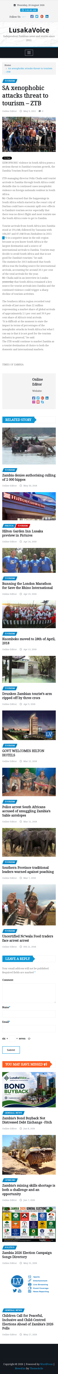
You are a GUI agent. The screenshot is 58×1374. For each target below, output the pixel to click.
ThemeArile (36, 1368)
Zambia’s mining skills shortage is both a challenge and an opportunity (28, 1190)
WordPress (46, 1364)
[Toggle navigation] (29, 53)
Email (6, 1022)
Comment (7, 980)
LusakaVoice (29, 30)
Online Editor (9, 111)
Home (8, 65)
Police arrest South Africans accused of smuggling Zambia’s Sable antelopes (26, 811)
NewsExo (20, 1368)
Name (6, 1007)
